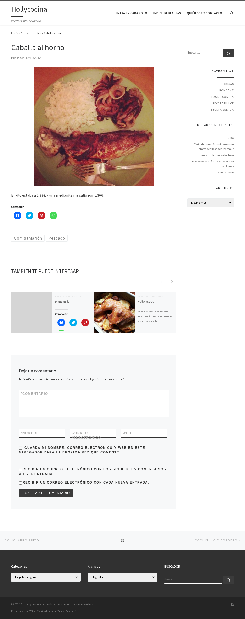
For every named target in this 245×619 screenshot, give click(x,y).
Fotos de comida (31, 33)
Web (127, 433)
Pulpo (230, 137)
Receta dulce (223, 103)
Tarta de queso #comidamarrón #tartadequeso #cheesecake (214, 146)
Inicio (14, 33)
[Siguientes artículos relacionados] (171, 281)
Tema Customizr (68, 611)
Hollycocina (33, 604)
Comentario (34, 394)
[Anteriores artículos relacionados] (161, 281)
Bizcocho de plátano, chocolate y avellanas (213, 164)
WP (31, 611)
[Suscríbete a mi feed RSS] (232, 605)
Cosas (229, 84)
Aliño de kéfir (226, 172)
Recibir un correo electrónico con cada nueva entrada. (86, 482)
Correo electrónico (86, 435)
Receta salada (222, 109)
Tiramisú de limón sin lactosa (215, 155)
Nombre (30, 433)
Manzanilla (62, 301)
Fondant (226, 90)
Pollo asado (146, 301)
